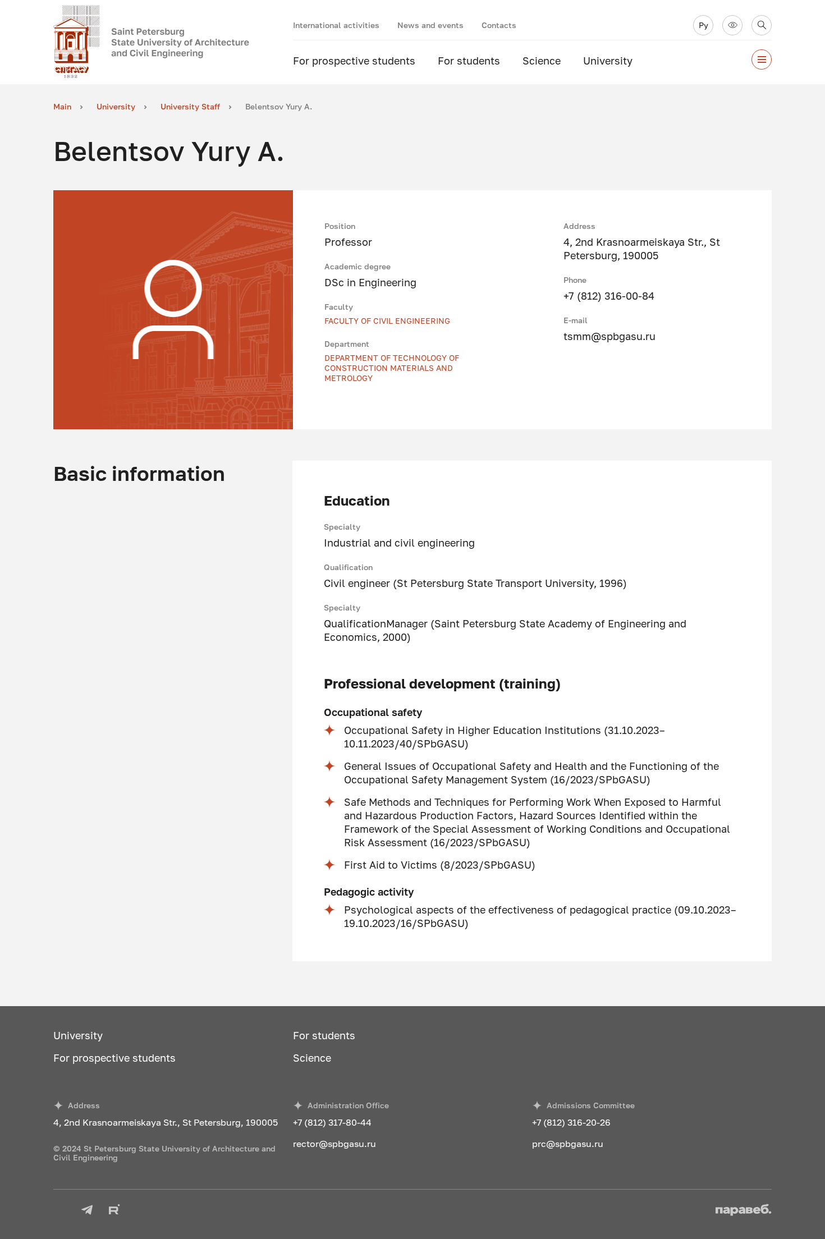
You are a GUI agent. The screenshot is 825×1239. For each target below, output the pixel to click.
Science (541, 60)
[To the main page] (173, 42)
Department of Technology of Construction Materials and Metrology (391, 368)
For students (469, 60)
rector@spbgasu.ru (334, 1143)
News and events (430, 25)
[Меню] (761, 59)
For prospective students (354, 60)
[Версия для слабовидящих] (732, 25)
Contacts (499, 25)
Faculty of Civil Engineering (387, 320)
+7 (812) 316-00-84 (608, 296)
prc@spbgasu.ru (567, 1143)
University (607, 60)
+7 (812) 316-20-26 (571, 1122)
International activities (336, 25)
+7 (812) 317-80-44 (332, 1122)
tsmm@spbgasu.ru (609, 336)
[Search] (761, 25)
